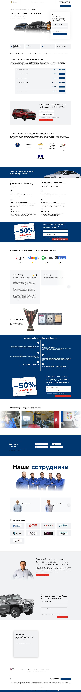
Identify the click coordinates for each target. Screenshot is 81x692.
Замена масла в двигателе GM (22, 69)
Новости (32, 6)
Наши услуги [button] (25, 6)
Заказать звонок (65, 6)
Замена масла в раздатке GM (22, 82)
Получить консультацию (60, 33)
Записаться (62, 69)
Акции (37, 6)
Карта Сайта (29, 671)
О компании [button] (12, 6)
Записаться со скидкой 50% (60, 239)
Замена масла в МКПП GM (21, 91)
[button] (68, 286)
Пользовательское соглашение (40, 671)
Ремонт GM (12, 9)
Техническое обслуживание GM (21, 9)
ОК (58, 690)
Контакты (43, 6)
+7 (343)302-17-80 (65, 2)
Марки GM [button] (19, 6)
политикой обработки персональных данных (60, 31)
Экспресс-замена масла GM (21, 78)
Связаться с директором (43, 575)
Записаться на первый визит (63, 395)
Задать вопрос (62, 616)
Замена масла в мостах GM (21, 86)
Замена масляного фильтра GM (22, 73)
